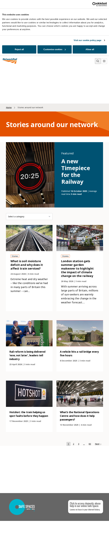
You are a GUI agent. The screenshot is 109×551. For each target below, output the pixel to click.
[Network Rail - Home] (10, 61)
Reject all (19, 49)
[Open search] (98, 61)
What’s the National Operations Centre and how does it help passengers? (79, 415)
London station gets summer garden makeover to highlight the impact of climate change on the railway (77, 268)
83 (91, 443)
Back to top (93, 544)
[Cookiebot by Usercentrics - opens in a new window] (94, 4)
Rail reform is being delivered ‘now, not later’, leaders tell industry (27, 355)
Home (9, 107)
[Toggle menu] (104, 61)
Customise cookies (52, 49)
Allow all (90, 49)
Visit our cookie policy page (87, 40)
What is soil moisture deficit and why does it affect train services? (27, 264)
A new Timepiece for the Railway (75, 171)
